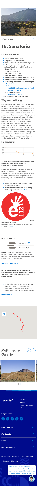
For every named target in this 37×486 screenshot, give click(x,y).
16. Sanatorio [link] (23, 190)
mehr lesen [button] (5, 295)
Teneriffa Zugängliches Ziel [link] (26, 406)
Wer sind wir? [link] (24, 399)
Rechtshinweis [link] (5, 456)
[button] (4, 314)
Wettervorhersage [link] (8, 263)
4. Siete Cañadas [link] (12, 84)
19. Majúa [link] (10, 86)
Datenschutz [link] (16, 456)
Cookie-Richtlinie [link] (27, 456)
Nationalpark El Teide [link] (14, 94)
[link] (8, 39)
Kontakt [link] (22, 402)
